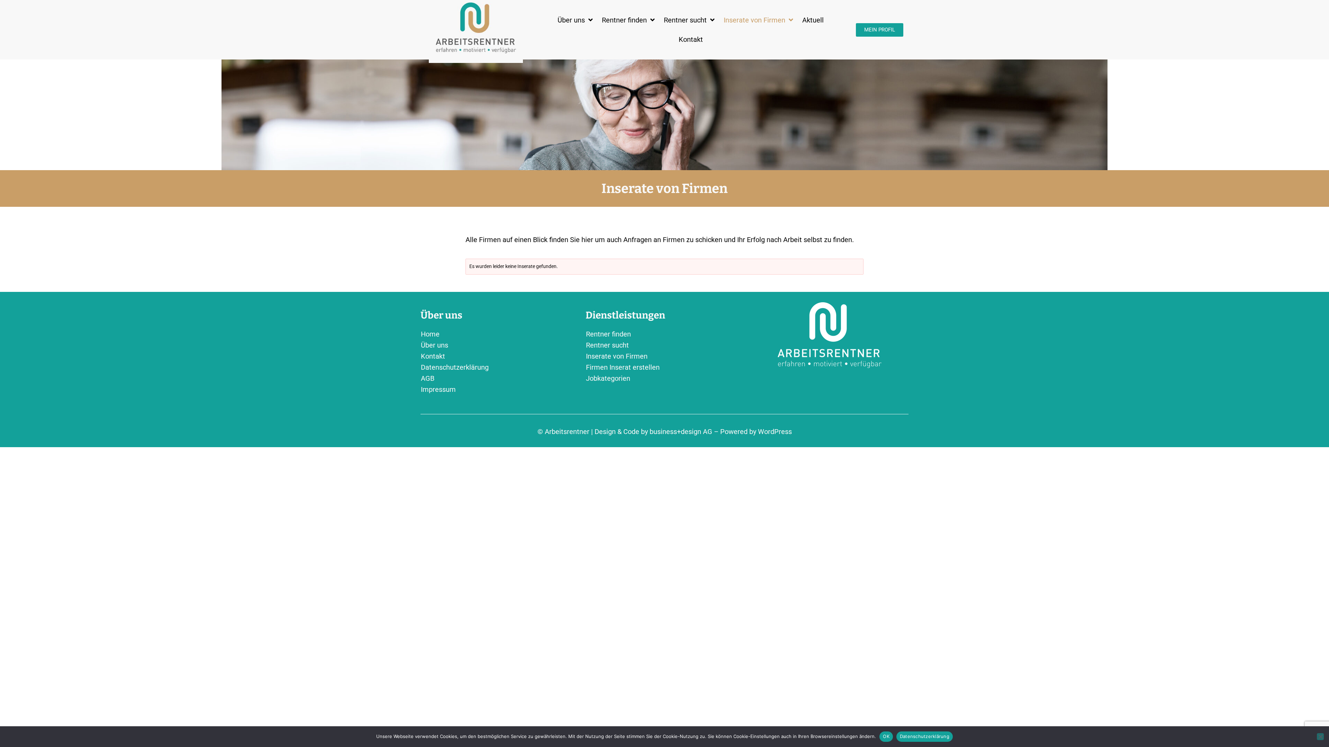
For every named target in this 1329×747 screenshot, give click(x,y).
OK (886, 736)
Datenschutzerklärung (924, 736)
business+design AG (681, 431)
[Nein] (1320, 736)
